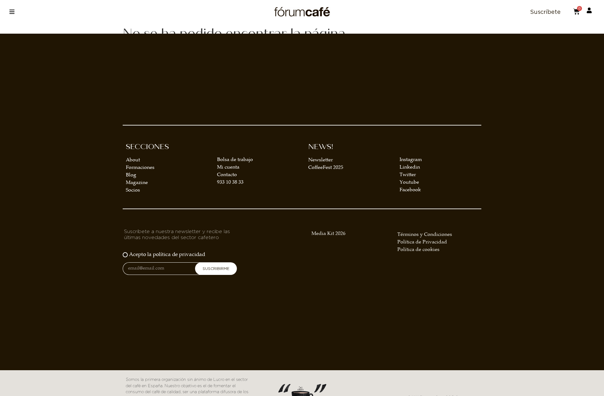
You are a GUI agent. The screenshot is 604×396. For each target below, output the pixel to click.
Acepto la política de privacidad (167, 255)
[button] (12, 12)
